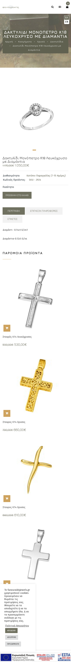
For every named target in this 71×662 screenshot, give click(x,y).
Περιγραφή (14, 210)
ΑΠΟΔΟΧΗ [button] (11, 630)
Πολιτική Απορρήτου (17, 625)
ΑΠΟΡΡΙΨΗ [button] (11, 637)
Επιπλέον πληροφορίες (44, 210)
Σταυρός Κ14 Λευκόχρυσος (17, 336)
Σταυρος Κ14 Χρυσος (14, 422)
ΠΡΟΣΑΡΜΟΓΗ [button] (13, 644)
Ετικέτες (12, 218)
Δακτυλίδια (56, 41)
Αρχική (9, 41)
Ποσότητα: (8, 187)
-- (60, 7)
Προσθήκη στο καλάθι (17, 195)
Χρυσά (41, 41)
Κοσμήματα (25, 41)
